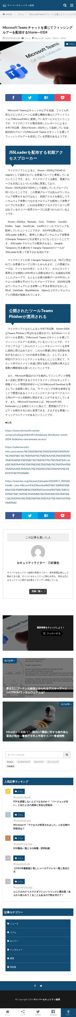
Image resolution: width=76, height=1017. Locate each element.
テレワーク (38, 762)
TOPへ (68, 1015)
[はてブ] (46, 97)
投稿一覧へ (37, 591)
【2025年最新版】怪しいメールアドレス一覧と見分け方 (41, 870)
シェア (22, 1015)
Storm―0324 (59, 38)
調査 (12, 958)
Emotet (10, 762)
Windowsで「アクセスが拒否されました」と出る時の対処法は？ (41, 826)
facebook (53, 1015)
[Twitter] (30, 97)
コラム (20, 14)
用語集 (13, 967)
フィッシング (53, 762)
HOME (9, 14)
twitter (38, 1015)
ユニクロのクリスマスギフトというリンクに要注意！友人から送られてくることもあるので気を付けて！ (42, 893)
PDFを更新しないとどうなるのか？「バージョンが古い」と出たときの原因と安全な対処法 (40, 803)
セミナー (14, 941)
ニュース (14, 923)
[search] (67, 754)
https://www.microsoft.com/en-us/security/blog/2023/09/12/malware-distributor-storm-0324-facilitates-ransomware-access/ (36, 435)
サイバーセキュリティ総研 (47, 999)
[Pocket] (62, 97)
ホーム (7, 1015)
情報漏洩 (10, 766)
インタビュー (16, 949)
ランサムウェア (23, 762)
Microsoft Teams (42, 38)
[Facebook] (13, 97)
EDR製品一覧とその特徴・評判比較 (31, 848)
